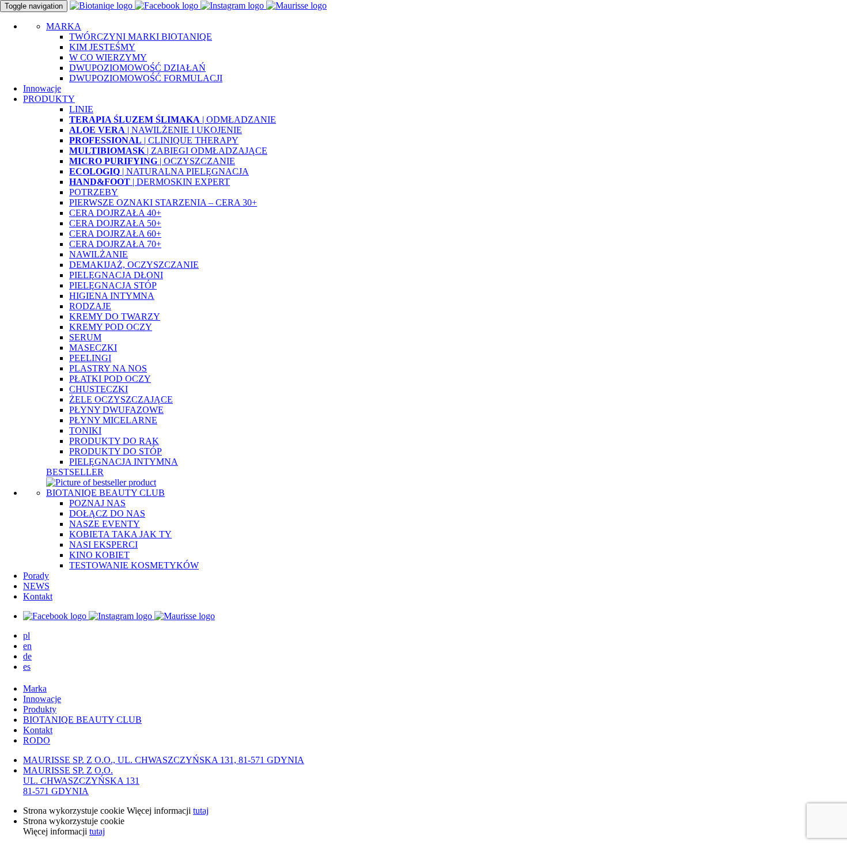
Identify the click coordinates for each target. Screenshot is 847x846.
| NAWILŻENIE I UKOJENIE (155, 130)
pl (26, 635)
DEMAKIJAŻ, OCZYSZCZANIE (134, 265)
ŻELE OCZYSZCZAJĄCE (121, 399)
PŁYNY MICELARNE (113, 420)
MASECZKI (93, 347)
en (27, 646)
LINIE (81, 109)
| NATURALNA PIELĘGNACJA (159, 171)
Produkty (39, 709)
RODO (36, 740)
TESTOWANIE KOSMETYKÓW (134, 565)
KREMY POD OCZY (110, 327)
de (27, 656)
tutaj (201, 810)
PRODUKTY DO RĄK (114, 441)
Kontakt (37, 596)
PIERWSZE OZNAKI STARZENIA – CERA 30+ (163, 202)
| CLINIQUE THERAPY (154, 140)
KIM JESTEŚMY (102, 47)
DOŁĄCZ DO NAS (107, 513)
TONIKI (85, 430)
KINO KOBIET (99, 555)
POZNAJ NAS (97, 503)
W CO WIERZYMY (108, 57)
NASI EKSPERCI (103, 544)
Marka (35, 688)
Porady (36, 576)
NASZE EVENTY (104, 524)
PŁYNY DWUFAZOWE (116, 410)
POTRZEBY (93, 192)
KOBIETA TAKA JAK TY (120, 534)
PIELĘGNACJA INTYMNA (123, 461)
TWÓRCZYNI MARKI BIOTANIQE (140, 36)
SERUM (85, 337)
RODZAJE (90, 306)
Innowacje (42, 88)
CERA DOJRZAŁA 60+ (115, 233)
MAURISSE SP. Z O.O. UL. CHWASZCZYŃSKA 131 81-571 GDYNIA (81, 780)
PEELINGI (90, 358)
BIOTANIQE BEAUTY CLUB (105, 493)
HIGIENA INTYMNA (111, 296)
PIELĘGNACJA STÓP (113, 285)
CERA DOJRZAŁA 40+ (115, 213)
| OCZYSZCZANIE (152, 161)
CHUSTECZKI (98, 389)
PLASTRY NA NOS (108, 368)
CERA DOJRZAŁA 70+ (115, 244)
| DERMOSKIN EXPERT (149, 182)
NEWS (36, 586)
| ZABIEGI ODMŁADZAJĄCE (168, 150)
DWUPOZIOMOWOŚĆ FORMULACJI (145, 78)
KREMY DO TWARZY (114, 316)
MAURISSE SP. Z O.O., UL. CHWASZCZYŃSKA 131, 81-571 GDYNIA (163, 760)
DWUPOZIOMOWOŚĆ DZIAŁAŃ (137, 68)
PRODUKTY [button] (49, 99)
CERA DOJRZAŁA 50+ (115, 223)
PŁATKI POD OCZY (110, 379)
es (27, 667)
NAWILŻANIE (98, 254)
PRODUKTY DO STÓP (115, 451)
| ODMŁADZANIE (172, 119)
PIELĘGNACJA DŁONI (116, 275)
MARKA (63, 26)
